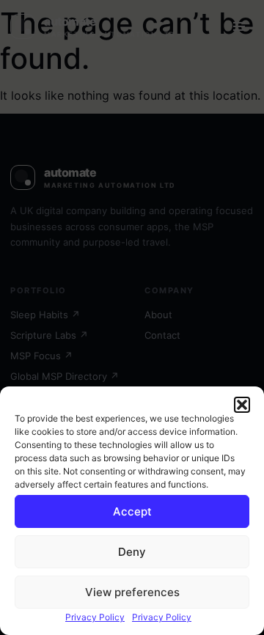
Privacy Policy (95, 617)
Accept (132, 511)
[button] (242, 404)
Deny (132, 552)
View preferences (132, 592)
